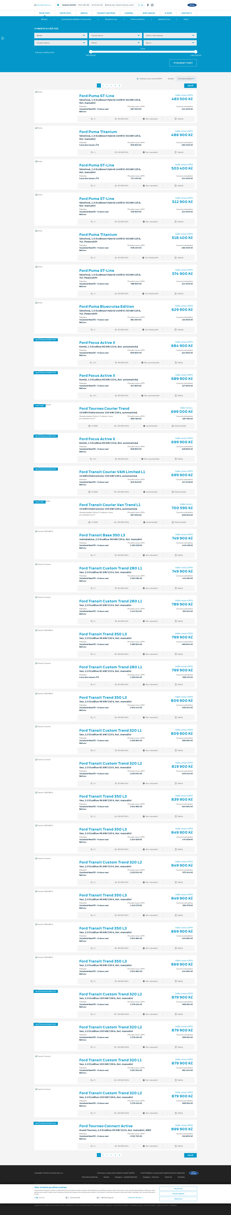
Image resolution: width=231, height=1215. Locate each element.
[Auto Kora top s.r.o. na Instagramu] (153, 5)
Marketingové (107, 1197)
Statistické (75, 1197)
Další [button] (186, 19)
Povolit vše (178, 1189)
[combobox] (60, 35)
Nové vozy (44, 13)
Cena (143, 49)
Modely (44, 19)
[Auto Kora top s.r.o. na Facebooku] (149, 5)
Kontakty (187, 13)
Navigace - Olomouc (151, 1177)
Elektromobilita (137, 19)
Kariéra (129, 13)
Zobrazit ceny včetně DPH (151, 79)
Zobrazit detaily (135, 1197)
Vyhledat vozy (183, 62)
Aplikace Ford (164, 19)
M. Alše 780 (98, 5)
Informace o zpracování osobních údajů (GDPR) (116, 1173)
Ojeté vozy (65, 13)
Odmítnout (178, 1199)
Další (190, 85)
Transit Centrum (106, 13)
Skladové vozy (111, 19)
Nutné (42, 1197)
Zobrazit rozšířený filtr (44, 52)
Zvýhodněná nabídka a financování (76, 19)
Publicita (168, 1177)
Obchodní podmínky (90, 1177)
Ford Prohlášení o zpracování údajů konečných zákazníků (163, 1173)
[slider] (90, 51)
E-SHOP (168, 13)
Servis (84, 13)
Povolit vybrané (178, 1194)
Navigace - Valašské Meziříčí (126, 1177)
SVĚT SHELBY (149, 13)
